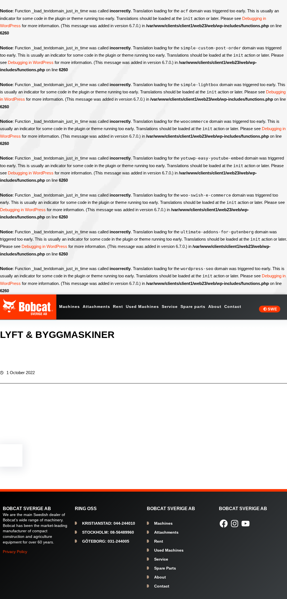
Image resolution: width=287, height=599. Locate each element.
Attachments (166, 532)
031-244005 (105, 541)
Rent (158, 541)
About (160, 577)
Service (161, 559)
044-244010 (108, 523)
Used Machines (169, 550)
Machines (163, 523)
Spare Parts (165, 568)
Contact (161, 586)
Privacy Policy (15, 551)
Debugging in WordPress (31, 62)
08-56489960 (108, 532)
